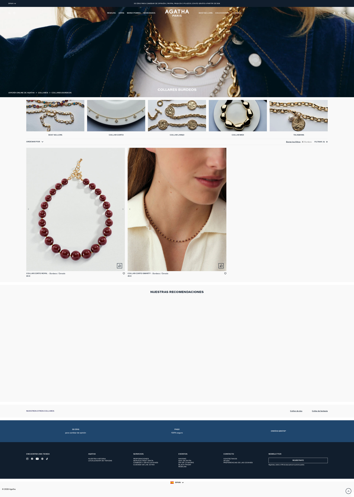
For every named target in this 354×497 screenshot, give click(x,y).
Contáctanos (230, 459)
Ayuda (226, 460)
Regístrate (298, 460)
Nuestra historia (97, 459)
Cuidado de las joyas (143, 464)
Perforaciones (141, 459)
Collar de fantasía (320, 411)
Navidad (182, 459)
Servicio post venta (143, 460)
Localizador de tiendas (100, 460)
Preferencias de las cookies (238, 462)
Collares (43, 93)
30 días (75, 431)
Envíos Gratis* (278, 431)
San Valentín (184, 460)
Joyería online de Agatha (21, 93)
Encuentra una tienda (38, 454)
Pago (177, 431)
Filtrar (319, 142)
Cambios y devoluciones (145, 462)
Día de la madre (186, 462)
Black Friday (184, 464)
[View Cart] (344, 13)
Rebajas (182, 466)
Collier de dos (296, 411)
